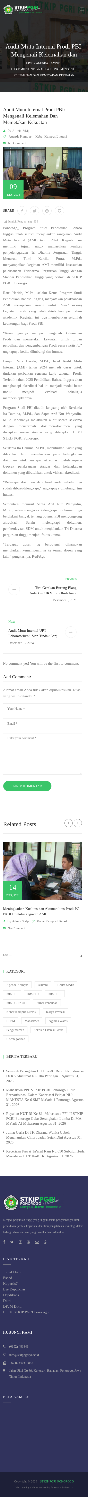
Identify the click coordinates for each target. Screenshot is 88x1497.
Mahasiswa (32, 1021)
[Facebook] (22, 210)
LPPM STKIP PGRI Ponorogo (26, 1312)
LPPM (10, 1021)
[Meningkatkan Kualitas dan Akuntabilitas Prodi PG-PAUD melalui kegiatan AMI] (42, 871)
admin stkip (20, 130)
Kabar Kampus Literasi (51, 136)
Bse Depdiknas (14, 1289)
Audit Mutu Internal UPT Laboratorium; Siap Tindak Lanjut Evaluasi (34, 635)
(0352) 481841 (18, 1346)
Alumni (43, 985)
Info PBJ (33, 994)
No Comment (17, 143)
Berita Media (65, 985)
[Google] (59, 210)
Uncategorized (15, 1039)
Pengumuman (15, 1030)
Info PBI (12, 994)
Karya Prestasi (55, 1012)
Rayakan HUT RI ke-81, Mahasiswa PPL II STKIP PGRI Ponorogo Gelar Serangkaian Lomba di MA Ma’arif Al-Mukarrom (44, 1118)
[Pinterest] (47, 210)
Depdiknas (11, 1295)
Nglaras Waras (58, 1021)
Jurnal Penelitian (47, 1003)
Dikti (7, 1301)
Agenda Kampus (20, 136)
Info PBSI (54, 994)
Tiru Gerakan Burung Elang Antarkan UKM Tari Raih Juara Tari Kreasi (53, 593)
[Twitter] (34, 210)
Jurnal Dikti (12, 1272)
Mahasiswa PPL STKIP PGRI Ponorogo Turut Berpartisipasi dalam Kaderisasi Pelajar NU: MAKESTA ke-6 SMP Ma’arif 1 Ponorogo (40, 1095)
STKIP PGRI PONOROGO (57, 1481)
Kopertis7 (10, 1283)
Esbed (7, 1278)
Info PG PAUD (16, 1003)
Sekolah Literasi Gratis (48, 1030)
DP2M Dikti (12, 1306)
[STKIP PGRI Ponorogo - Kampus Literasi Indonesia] (23, 9)
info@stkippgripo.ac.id (24, 1355)
